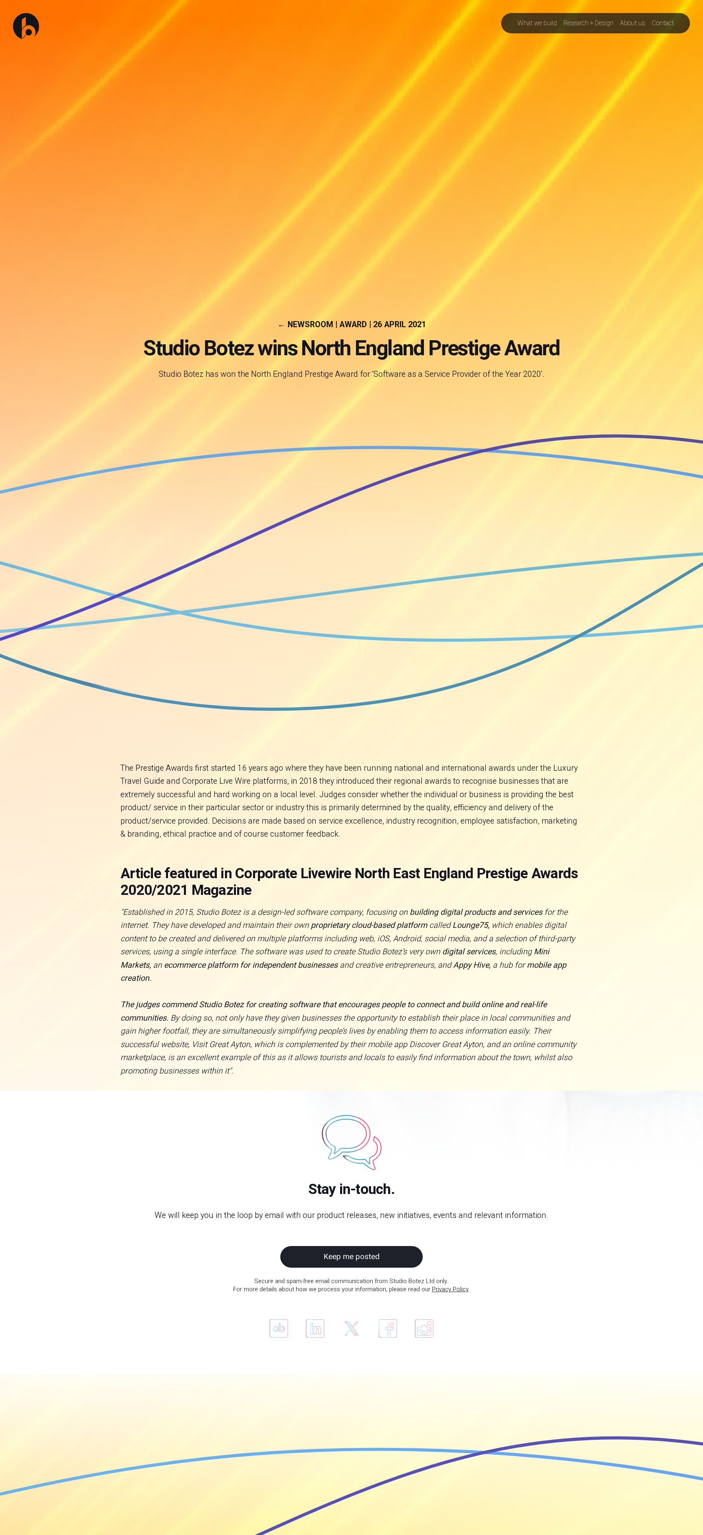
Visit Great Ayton (221, 1044)
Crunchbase (279, 1328)
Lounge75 (470, 925)
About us (632, 23)
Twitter (352, 1328)
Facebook (388, 1328)
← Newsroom (305, 324)
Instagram (424, 1328)
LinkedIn (315, 1328)
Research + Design (588, 23)
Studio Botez (218, 912)
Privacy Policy (450, 1289)
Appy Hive (471, 965)
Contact (663, 23)
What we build (537, 23)
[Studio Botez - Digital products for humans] (26, 26)
